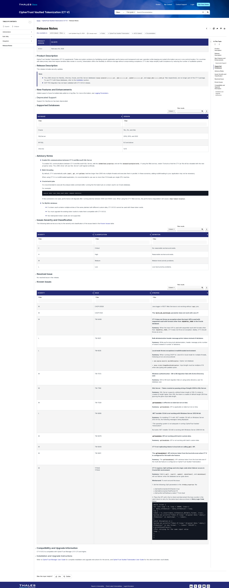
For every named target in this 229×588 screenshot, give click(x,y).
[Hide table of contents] (30, 21)
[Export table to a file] (206, 111)
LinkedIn (191, 586)
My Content (168, 4)
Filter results (180, 108)
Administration (7, 32)
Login (192, 4)
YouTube (204, 586)
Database (41, 116)
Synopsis (155, 293)
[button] (134, 12)
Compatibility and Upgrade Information (220, 86)
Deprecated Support (220, 63)
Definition (156, 234)
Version (127, 116)
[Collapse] (219, 44)
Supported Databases (218, 67)
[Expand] (215, 44)
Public (103, 33)
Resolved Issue (219, 79)
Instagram (208, 586)
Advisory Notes (219, 71)
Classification (101, 234)
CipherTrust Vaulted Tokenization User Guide (128, 559)
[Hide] (211, 42)
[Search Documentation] (207, 12)
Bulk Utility (6, 36)
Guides (158, 4)
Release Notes (7, 45)
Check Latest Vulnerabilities (114, 586)
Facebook (199, 586)
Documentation (150, 33)
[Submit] (202, 111)
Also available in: (42, 33)
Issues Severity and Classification (220, 75)
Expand (7, 26)
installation (79, 80)
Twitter (195, 586)
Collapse (16, 26)
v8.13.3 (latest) (138, 33)
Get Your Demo (203, 4)
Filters (118, 12)
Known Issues (105, 223)
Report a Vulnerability (97, 586)
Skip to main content (8, 2)
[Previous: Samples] (206, 28)
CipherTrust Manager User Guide (54, 559)
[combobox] (163, 12)
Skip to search (22, 2)
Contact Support (181, 4)
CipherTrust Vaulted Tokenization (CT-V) (55, 20)
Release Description (218, 54)
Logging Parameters (101, 93)
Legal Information (129, 586)
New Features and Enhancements (220, 59)
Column (171, 111)
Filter (40, 121)
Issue (97, 293)
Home (38, 20)
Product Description (218, 49)
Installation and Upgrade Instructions (219, 93)
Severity (41, 234)
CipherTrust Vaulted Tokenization (119, 33)
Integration (6, 41)
